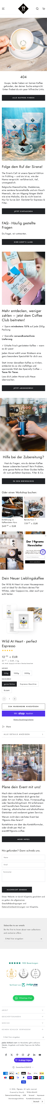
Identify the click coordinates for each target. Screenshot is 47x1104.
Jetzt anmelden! (35, 562)
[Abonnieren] (41, 939)
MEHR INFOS (23, 839)
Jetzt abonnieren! (23, 388)
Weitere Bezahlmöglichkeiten (23, 719)
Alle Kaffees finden (24, 98)
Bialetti (7, 690)
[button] (37, 9)
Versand (11, 663)
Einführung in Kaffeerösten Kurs (9, 521)
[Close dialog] (45, 535)
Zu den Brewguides (23, 481)
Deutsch (36, 1101)
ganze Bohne (9, 684)
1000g (16, 673)
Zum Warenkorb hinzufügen (23, 706)
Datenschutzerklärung (12, 1095)
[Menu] (3, 9)
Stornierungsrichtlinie (16, 1099)
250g (6, 673)
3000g (27, 673)
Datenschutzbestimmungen (13, 907)
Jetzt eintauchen (23, 211)
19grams (19, 1089)
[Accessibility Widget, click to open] (43, 552)
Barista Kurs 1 (30, 519)
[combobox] (38, 1101)
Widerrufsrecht (32, 1092)
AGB (24, 1095)
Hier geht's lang (23, 242)
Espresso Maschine (28, 684)
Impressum (40, 1095)
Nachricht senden (17, 890)
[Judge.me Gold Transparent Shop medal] (24, 974)
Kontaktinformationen (33, 1099)
